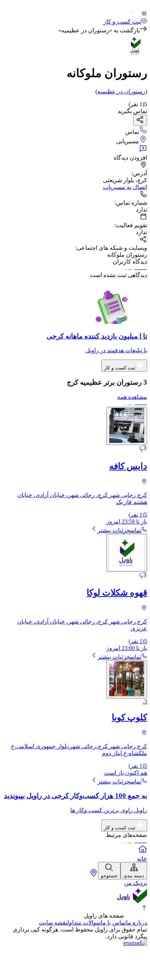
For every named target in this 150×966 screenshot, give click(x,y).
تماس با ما (113, 922)
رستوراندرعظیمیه (121, 91)
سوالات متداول (84, 922)
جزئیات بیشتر (114, 530)
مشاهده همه (132, 397)
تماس (135, 530)
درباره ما (136, 922)
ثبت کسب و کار (122, 22)
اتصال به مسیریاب (125, 187)
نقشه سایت (53, 922)
